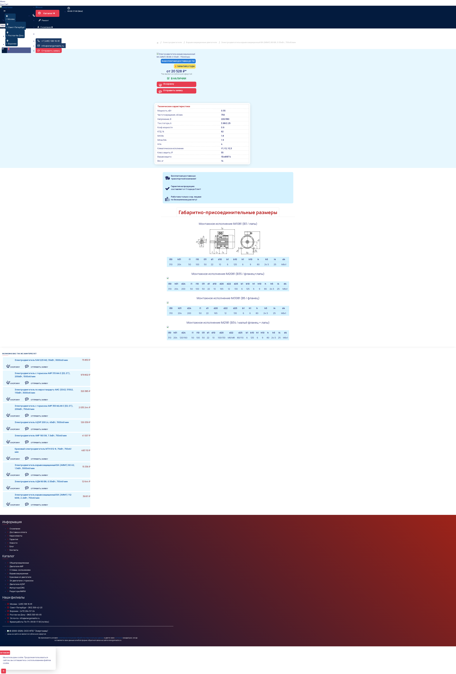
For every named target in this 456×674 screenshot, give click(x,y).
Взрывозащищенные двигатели (201, 42)
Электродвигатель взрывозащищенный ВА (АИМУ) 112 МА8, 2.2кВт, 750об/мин (43, 496)
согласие (118, 638)
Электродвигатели (172, 42)
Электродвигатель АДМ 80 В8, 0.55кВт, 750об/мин (41, 481)
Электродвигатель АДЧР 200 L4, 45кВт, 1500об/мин (42, 422)
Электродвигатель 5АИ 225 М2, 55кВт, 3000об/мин (41, 360)
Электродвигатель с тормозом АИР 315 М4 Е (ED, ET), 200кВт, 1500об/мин (42, 375)
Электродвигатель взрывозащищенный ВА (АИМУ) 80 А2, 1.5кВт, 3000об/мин (45, 467)
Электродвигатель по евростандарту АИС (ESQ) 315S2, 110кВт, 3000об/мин (44, 391)
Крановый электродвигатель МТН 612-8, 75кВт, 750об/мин (43, 450)
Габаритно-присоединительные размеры (228, 212)
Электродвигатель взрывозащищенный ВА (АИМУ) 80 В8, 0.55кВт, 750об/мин (258, 42)
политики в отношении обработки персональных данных (81, 638)
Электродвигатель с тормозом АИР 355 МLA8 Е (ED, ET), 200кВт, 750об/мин (44, 407)
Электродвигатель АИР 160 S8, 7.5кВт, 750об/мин (41, 435)
